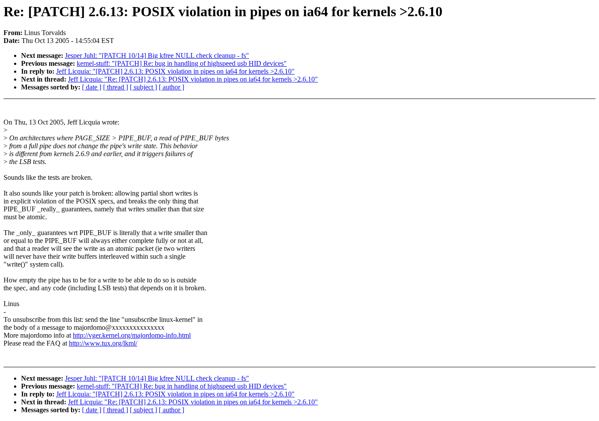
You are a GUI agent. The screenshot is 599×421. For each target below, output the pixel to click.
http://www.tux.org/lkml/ (103, 343)
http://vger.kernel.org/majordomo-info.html (132, 335)
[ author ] (171, 87)
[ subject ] (143, 87)
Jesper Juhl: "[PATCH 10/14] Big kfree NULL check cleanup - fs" (157, 55)
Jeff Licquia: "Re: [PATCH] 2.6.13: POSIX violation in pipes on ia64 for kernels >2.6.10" (193, 79)
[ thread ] (115, 87)
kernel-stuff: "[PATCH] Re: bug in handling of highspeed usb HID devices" (182, 63)
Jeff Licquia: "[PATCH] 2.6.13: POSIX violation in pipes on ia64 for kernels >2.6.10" (175, 71)
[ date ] (91, 87)
